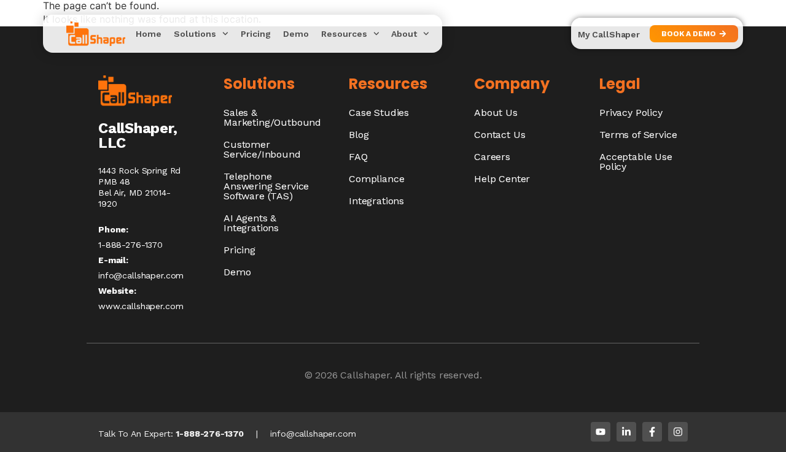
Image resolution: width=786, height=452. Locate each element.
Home (148, 34)
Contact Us (499, 134)
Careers (492, 157)
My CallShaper (609, 34)
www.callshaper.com (140, 306)
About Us (496, 112)
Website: (117, 291)
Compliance (376, 179)
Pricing (256, 34)
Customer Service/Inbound (262, 149)
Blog (358, 134)
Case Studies (379, 112)
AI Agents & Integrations (251, 223)
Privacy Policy (631, 112)
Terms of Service (638, 134)
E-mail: (113, 260)
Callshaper (364, 375)
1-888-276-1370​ (130, 245)
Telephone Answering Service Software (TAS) (266, 186)
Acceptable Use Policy (635, 161)
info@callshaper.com (141, 275)
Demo (296, 34)
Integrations (376, 201)
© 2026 (323, 375)
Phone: (113, 229)
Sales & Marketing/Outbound (272, 117)
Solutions (195, 34)
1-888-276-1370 (210, 434)
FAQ (358, 157)
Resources (344, 34)
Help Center (502, 179)
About (404, 34)
